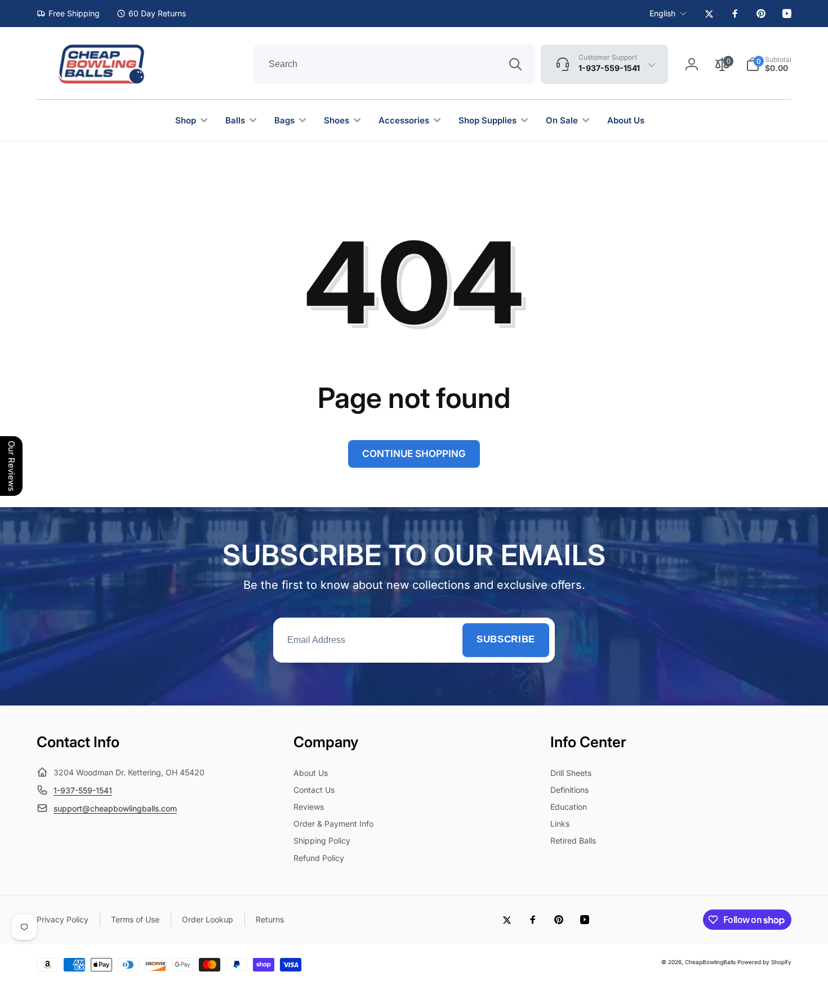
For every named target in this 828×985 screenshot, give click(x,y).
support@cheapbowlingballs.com (115, 808)
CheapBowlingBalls (710, 962)
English (662, 13)
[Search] (515, 64)
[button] (768, 64)
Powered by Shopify (764, 962)
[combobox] (394, 64)
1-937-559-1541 (83, 790)
